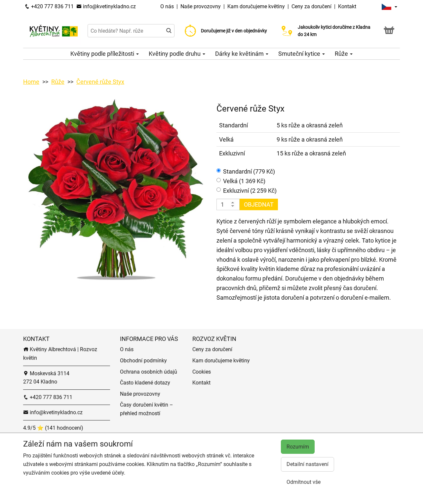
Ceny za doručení (311, 6)
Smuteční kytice (300, 53)
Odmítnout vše (304, 482)
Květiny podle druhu (175, 53)
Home (31, 81)
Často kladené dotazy (145, 383)
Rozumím (298, 447)
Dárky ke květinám (240, 53)
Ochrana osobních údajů (148, 372)
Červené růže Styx (100, 81)
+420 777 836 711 (52, 6)
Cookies (201, 372)
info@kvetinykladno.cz (109, 6)
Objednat (259, 204)
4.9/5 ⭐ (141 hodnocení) (53, 428)
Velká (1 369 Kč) (244, 181)
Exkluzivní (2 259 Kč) (250, 190)
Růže (342, 53)
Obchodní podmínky (143, 360)
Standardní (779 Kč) (249, 171)
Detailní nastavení (307, 464)
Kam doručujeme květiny (256, 6)
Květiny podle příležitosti (102, 53)
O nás (167, 6)
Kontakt (347, 6)
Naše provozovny (201, 6)
